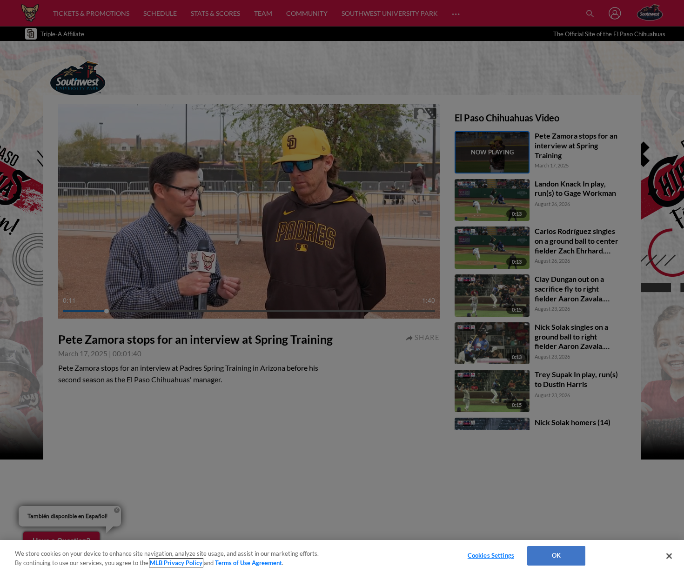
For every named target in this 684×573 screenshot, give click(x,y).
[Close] (669, 556)
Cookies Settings (491, 555)
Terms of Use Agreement (248, 562)
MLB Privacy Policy (176, 562)
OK (556, 555)
